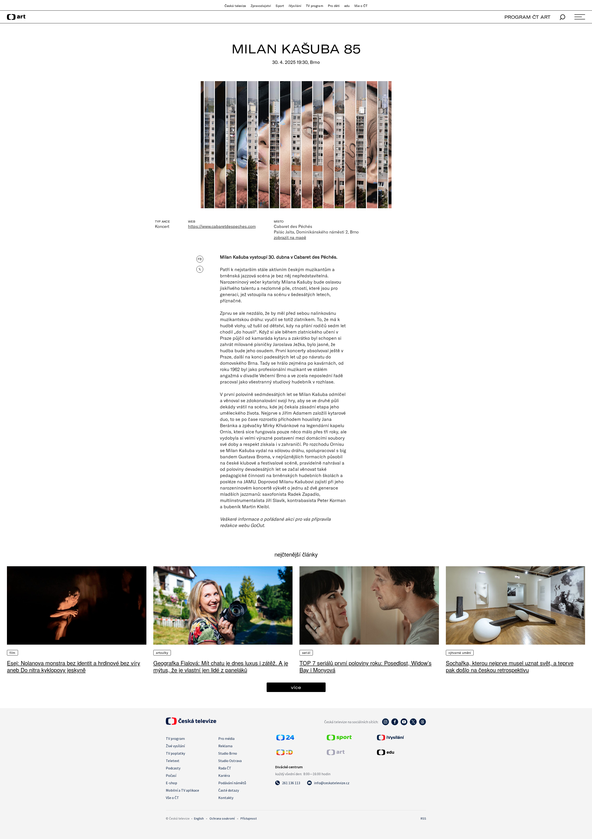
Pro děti (334, 6)
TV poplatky (175, 753)
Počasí (171, 775)
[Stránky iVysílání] (401, 737)
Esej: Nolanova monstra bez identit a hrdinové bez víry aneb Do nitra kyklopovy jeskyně (73, 666)
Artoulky (162, 653)
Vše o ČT (360, 6)
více (296, 687)
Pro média (226, 738)
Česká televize (235, 6)
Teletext (172, 760)
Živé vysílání (175, 746)
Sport (280, 6)
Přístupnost (248, 818)
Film (12, 653)
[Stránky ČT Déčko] (284, 753)
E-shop (171, 783)
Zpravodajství (261, 6)
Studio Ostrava (230, 760)
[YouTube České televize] (404, 724)
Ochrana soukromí (222, 818)
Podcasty (173, 768)
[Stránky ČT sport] (339, 739)
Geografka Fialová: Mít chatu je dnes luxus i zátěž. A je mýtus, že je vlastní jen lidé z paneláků (220, 666)
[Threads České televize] (422, 724)
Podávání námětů (232, 783)
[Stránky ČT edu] (401, 752)
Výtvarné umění (459, 653)
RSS (423, 818)
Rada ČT (224, 768)
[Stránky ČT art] (336, 753)
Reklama (225, 746)
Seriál (306, 653)
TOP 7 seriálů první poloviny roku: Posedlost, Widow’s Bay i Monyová (365, 666)
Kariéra (224, 775)
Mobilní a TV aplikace (182, 790)
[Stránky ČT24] (285, 739)
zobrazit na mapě (290, 237)
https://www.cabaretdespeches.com (222, 226)
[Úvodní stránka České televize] (191, 723)
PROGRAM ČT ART (527, 17)
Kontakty (225, 797)
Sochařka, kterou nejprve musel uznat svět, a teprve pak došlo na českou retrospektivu (510, 666)
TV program (314, 6)
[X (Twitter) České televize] (413, 724)
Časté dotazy (228, 790)
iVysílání (295, 6)
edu (347, 6)
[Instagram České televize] (385, 724)
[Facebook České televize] (394, 724)
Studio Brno (227, 753)
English (199, 818)
